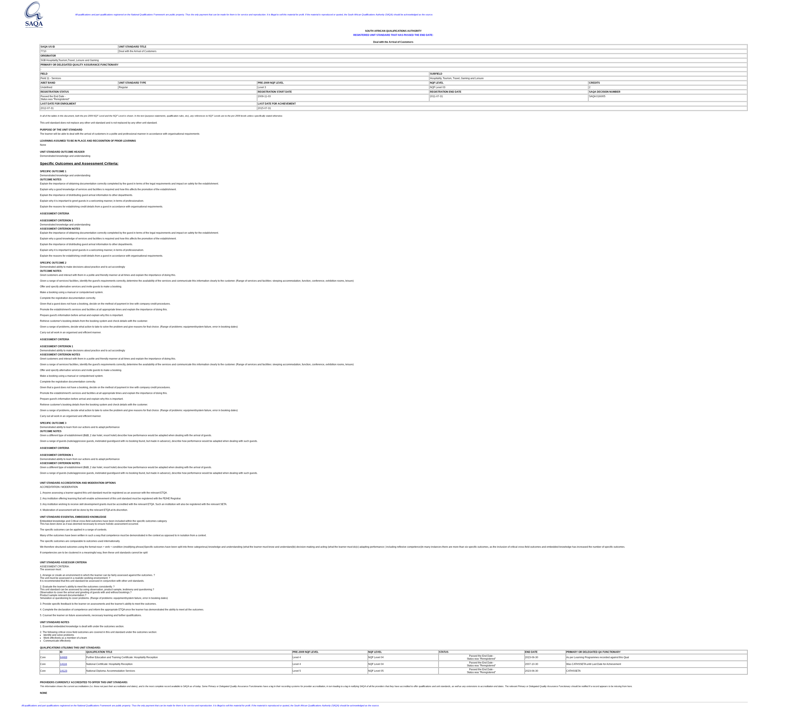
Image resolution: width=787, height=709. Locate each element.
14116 (63, 664)
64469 (63, 657)
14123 (63, 670)
